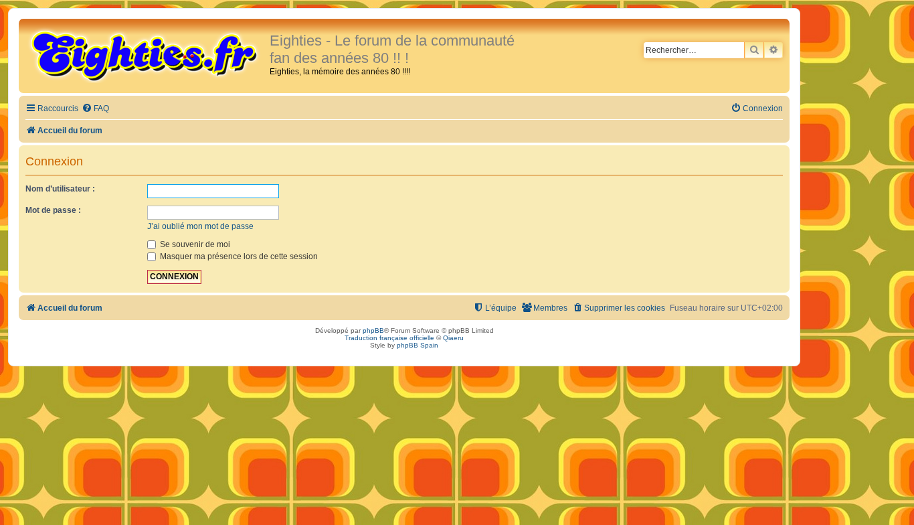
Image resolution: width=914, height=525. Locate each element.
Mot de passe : (53, 210)
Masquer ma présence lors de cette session (238, 256)
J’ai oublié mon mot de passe (200, 226)
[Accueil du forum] (146, 55)
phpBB (373, 330)
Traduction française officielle (389, 338)
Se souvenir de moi (194, 244)
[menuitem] (95, 109)
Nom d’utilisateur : (60, 189)
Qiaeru (453, 338)
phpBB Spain (417, 345)
